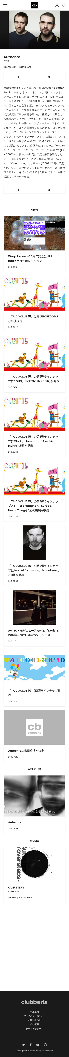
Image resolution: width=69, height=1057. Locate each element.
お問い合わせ (34, 1020)
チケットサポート (34, 1028)
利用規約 (34, 1011)
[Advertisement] (34, 953)
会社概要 (34, 1024)
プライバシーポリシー (34, 1015)
